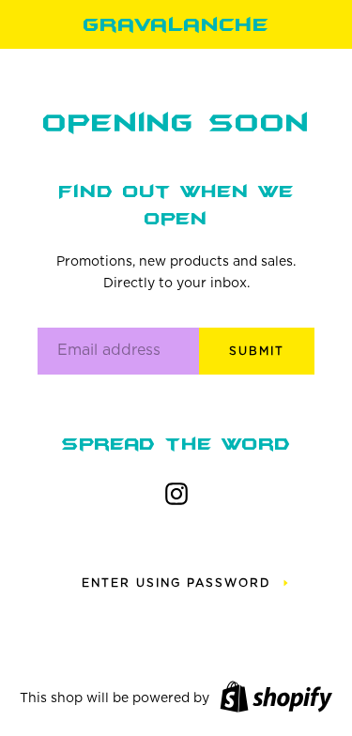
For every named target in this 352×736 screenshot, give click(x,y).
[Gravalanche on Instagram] (176, 490)
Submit (256, 351)
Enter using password (176, 583)
